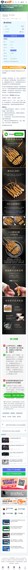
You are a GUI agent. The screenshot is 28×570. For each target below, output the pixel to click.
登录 (23, 2)
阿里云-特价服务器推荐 (14, 474)
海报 (14, 416)
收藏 (10, 416)
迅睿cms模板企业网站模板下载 (16, 452)
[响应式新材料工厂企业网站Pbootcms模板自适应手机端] (6, 541)
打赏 (5, 416)
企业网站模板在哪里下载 (15, 438)
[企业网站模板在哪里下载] (5, 440)
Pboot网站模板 (6, 413)
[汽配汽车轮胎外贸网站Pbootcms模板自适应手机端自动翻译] (6, 535)
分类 (8, 568)
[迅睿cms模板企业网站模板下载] (5, 454)
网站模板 (13, 413)
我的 (19, 568)
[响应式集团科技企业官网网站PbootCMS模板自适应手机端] (5, 462)
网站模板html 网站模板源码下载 (17, 445)
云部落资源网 (12, 558)
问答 (14, 568)
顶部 (25, 568)
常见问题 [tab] (12, 15)
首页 (8, 18)
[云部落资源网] (2, 10)
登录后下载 (14, 35)
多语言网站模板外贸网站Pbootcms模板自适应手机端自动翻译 (17, 548)
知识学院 (11, 456)
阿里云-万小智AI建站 (14, 470)
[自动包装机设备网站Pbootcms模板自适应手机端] (6, 522)
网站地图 (16, 563)
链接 (19, 416)
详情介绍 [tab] (6, 15)
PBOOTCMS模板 (14, 18)
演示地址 (14, 50)
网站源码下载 (19, 413)
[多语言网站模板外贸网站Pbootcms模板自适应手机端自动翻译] (6, 548)
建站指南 (11, 441)
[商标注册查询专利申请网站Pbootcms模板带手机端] (6, 528)
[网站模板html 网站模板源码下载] (5, 447)
